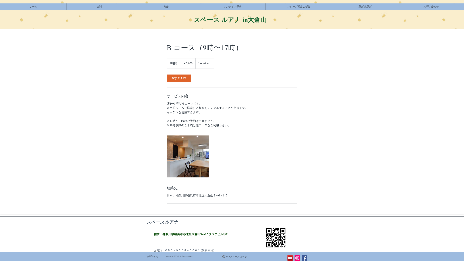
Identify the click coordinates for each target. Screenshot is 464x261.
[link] (179, 78)
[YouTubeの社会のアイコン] (290, 258)
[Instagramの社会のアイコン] (297, 258)
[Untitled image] (188, 156)
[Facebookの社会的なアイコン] (304, 258)
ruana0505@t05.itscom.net (179, 256)
